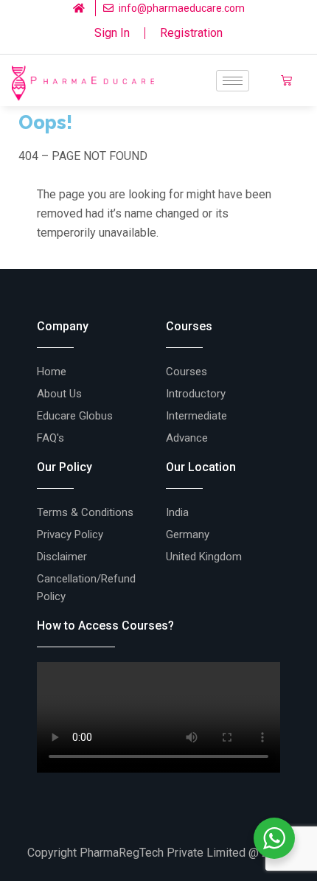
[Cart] (286, 80)
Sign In (112, 33)
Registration (191, 33)
